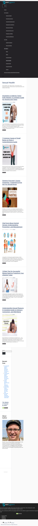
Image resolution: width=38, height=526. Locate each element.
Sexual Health (8, 60)
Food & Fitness (8, 57)
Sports (7, 69)
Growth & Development (10, 21)
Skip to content (2, 0)
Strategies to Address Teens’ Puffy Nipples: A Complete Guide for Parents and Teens (13, 97)
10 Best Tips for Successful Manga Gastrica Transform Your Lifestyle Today (13, 273)
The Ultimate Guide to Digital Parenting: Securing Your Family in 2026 (6, 369)
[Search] (3, 353)
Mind (7, 54)
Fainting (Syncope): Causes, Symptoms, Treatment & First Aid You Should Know (12, 182)
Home (5, 9)
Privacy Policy (4, 515)
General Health (9, 15)
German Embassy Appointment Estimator (12, 72)
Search (3, 350)
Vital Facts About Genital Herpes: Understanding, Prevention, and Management (12, 225)
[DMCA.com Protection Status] (5, 408)
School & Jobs (8, 63)
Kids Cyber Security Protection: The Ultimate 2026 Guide (6, 395)
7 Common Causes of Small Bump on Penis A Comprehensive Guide (11, 140)
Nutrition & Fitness (9, 27)
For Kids (5, 39)
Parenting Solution (9, 18)
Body (7, 51)
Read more (4, 130)
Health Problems (9, 42)
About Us (3, 516)
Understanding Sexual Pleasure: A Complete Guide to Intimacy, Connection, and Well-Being (13, 310)
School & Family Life (9, 30)
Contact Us (4, 517)
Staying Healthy (9, 45)
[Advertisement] (5, 486)
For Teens (6, 48)
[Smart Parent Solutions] (8, 3)
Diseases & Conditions (10, 24)
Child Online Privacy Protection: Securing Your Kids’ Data (6, 389)
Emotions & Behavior (10, 36)
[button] (3, 76)
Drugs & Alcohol (9, 66)
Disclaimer (4, 518)
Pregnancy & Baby (9, 33)
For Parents (6, 12)
